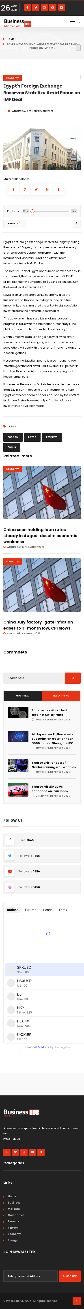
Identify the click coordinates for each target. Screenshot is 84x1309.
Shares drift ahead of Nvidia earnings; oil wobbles (54, 765)
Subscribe (70, 1276)
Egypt (32, 437)
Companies (16, 1215)
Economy (12, 78)
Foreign (13, 437)
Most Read (23, 695)
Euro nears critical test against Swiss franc (49, 712)
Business (14, 1202)
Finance (13, 1221)
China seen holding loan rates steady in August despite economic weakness (40, 535)
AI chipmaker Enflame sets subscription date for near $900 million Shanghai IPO (52, 738)
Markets (14, 1209)
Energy (13, 1240)
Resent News (61, 695)
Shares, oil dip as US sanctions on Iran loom (50, 788)
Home (10, 39)
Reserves (51, 437)
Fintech (13, 1228)
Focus (12, 447)
